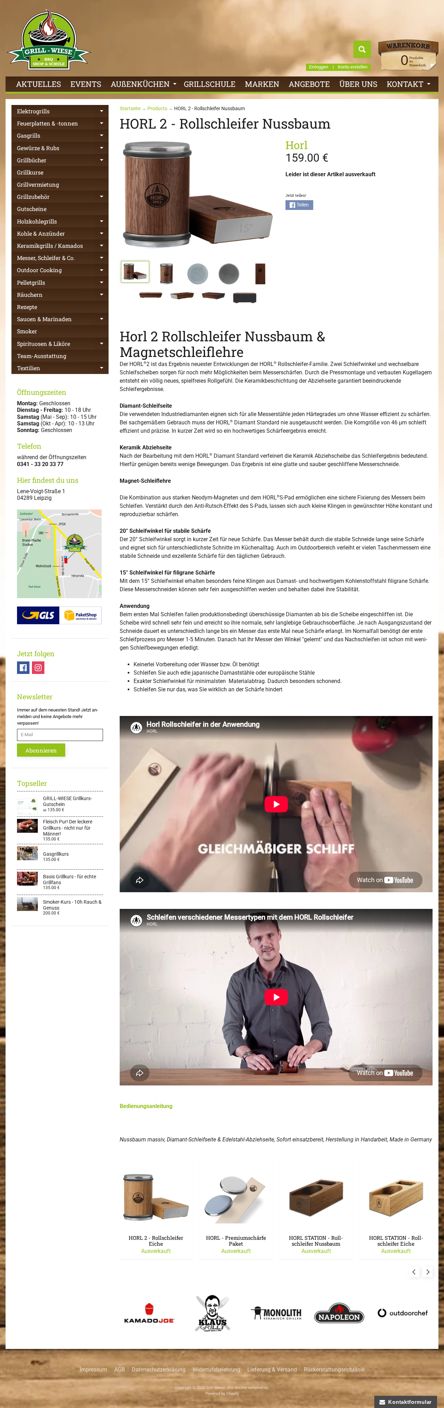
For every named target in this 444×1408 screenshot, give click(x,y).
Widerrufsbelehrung (216, 1369)
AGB (119, 1369)
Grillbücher (63, 161)
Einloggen (318, 67)
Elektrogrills (63, 112)
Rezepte (27, 306)
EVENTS (85, 84)
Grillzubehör (63, 198)
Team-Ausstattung (41, 355)
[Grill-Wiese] (49, 39)
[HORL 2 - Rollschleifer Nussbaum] (135, 272)
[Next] (427, 1272)
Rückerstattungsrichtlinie (334, 1369)
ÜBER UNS (358, 84)
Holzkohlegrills (63, 222)
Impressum (93, 1369)
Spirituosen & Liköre (63, 345)
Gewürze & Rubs (63, 149)
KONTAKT (409, 85)
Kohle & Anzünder (63, 234)
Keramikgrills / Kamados (63, 247)
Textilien (63, 369)
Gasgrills (63, 136)
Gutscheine (31, 208)
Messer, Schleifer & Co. (63, 259)
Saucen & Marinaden (63, 320)
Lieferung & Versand (272, 1369)
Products (157, 108)
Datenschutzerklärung (159, 1369)
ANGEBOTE (309, 84)
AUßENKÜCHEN (144, 85)
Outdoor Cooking (63, 271)
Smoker (27, 331)
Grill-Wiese (215, 1387)
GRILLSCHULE (210, 84)
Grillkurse (30, 172)
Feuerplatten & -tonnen (63, 124)
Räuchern (63, 296)
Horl (296, 145)
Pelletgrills (63, 283)
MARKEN (262, 84)
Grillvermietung (38, 184)
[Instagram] (38, 667)
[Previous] (414, 1272)
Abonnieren (41, 750)
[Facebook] (23, 667)
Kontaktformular (408, 1402)
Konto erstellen (352, 67)
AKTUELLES (38, 84)
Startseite (130, 108)
